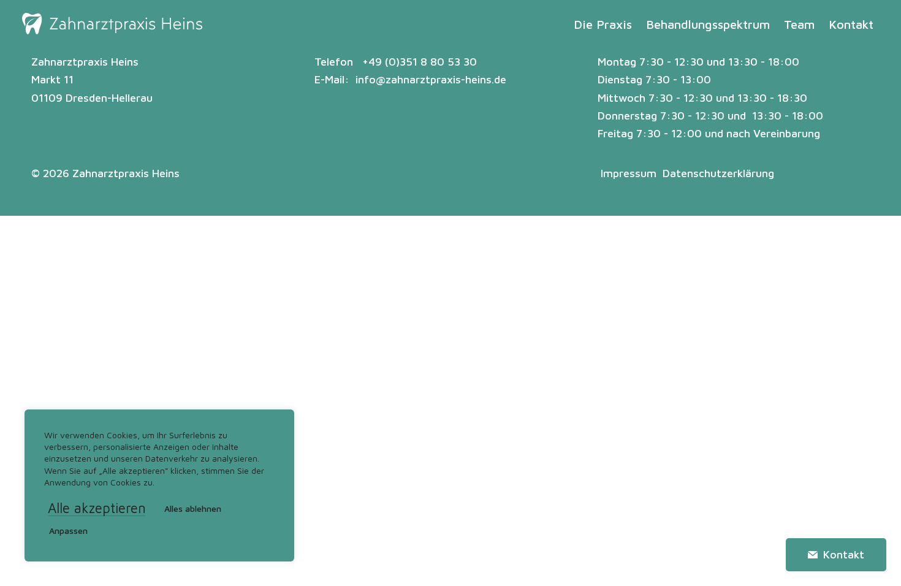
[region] (159, 485)
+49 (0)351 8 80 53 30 (419, 61)
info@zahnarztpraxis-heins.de (430, 79)
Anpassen (68, 530)
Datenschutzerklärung (718, 173)
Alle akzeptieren (97, 508)
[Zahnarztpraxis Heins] (112, 24)
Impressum (628, 173)
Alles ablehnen (192, 508)
